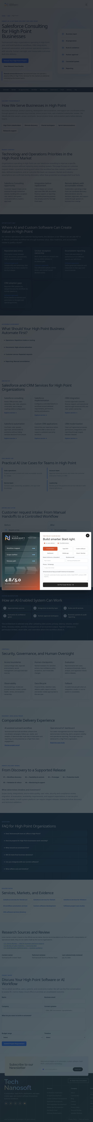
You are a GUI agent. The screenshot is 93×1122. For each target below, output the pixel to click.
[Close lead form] (87, 535)
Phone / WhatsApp (48, 564)
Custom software (80, 548)
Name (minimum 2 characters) (51, 557)
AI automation (50, 548)
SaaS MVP (65, 548)
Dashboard (50, 553)
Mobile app (65, 553)
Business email (70, 557)
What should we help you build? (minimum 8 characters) (58, 571)
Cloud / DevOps (80, 553)
